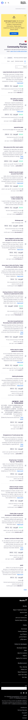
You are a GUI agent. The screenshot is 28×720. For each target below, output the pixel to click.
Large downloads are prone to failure (13, 72)
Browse (14, 452)
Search (8, 3)
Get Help (24, 677)
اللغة (26, 685)
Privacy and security (11, 339)
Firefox (20, 89)
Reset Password (22, 672)
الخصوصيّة (24, 712)
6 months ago (7, 232)
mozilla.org (24, 707)
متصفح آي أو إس (23, 636)
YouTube (23, 693)
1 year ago (10, 92)
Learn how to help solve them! (17, 51)
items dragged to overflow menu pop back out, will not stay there (14, 239)
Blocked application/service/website (13, 582)
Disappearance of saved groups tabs (13, 435)
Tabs (15, 164)
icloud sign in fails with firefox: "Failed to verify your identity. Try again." (12, 266)
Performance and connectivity (8, 89)
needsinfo (10, 57)
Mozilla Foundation (21, 698)
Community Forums (20, 8)
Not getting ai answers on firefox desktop (17, 99)
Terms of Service (22, 710)
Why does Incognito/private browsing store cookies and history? (13, 322)
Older (25, 589)
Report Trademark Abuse (20, 610)
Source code (23, 612)
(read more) (20, 83)
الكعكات (25, 715)
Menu (5, 3)
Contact (24, 717)
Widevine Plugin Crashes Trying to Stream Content (16, 487)
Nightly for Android (21, 658)
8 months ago (11, 395)
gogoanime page (18, 127)
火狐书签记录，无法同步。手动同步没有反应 (17, 402)
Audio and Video (12, 503)
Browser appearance (11, 210)
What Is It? (24, 669)
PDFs (15, 530)
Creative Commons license (19, 703)
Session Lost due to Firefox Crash (14, 538)
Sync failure (13, 425)
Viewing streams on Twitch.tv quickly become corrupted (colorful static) (13, 292)
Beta (25, 650)
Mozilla (23, 600)
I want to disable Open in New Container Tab (17, 198)
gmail (21, 565)
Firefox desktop (22, 631)
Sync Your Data (22, 674)
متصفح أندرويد (23, 634)
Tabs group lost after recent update (13, 147)
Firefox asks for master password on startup (16, 350)
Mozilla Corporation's (13, 696)
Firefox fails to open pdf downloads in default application (14, 514)
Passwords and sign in (10, 228)
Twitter (26, 693)
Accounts (14, 189)
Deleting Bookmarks (17, 376)
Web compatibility (11, 282)
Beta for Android (22, 653)
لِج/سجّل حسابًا (23, 667)
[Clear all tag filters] (5, 58)
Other (14, 368)
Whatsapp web (19, 220)
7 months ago (7, 165)
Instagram (21, 693)
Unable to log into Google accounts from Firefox (16, 173)
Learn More (14, 33)
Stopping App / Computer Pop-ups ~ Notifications (16, 460)
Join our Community (21, 617)
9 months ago (10, 285)
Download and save (11, 137)
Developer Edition (22, 648)
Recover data (13, 255)
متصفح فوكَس (23, 639)
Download (24, 629)
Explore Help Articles (21, 620)
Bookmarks (13, 391)
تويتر (26, 615)
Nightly (25, 655)
